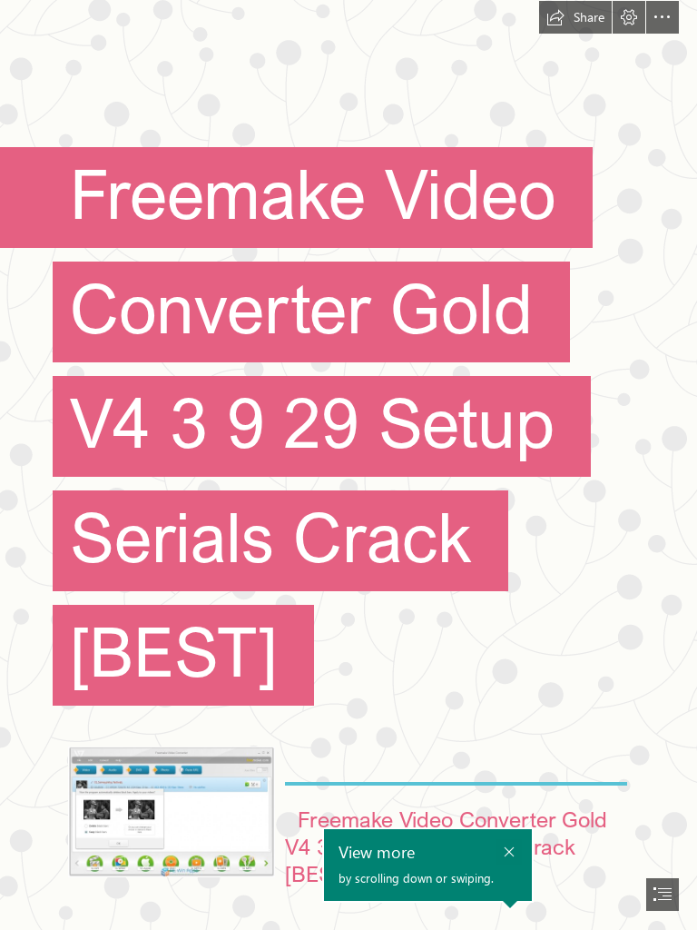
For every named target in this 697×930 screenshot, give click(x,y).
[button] (575, 17)
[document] (348, 465)
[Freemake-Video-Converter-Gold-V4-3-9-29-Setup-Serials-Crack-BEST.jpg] (170, 811)
